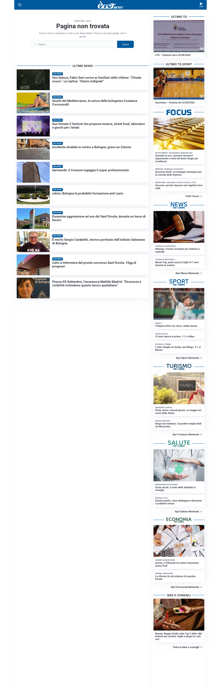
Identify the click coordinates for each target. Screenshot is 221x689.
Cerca (125, 44)
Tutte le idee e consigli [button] (186, 647)
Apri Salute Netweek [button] (187, 511)
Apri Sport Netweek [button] (187, 357)
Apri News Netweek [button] (187, 273)
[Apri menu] (20, 5)
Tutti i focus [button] (192, 196)
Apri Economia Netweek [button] (185, 586)
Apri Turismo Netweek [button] (185, 434)
